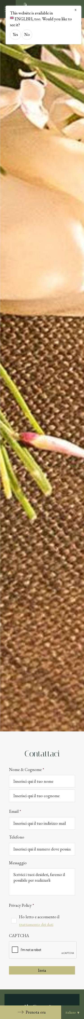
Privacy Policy (21, 905)
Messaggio (18, 863)
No (27, 34)
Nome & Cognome (26, 769)
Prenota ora (36, 1012)
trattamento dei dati (36, 924)
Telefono (16, 837)
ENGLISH (23, 19)
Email (15, 811)
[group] (42, 374)
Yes (15, 34)
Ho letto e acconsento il (39, 920)
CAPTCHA (19, 935)
